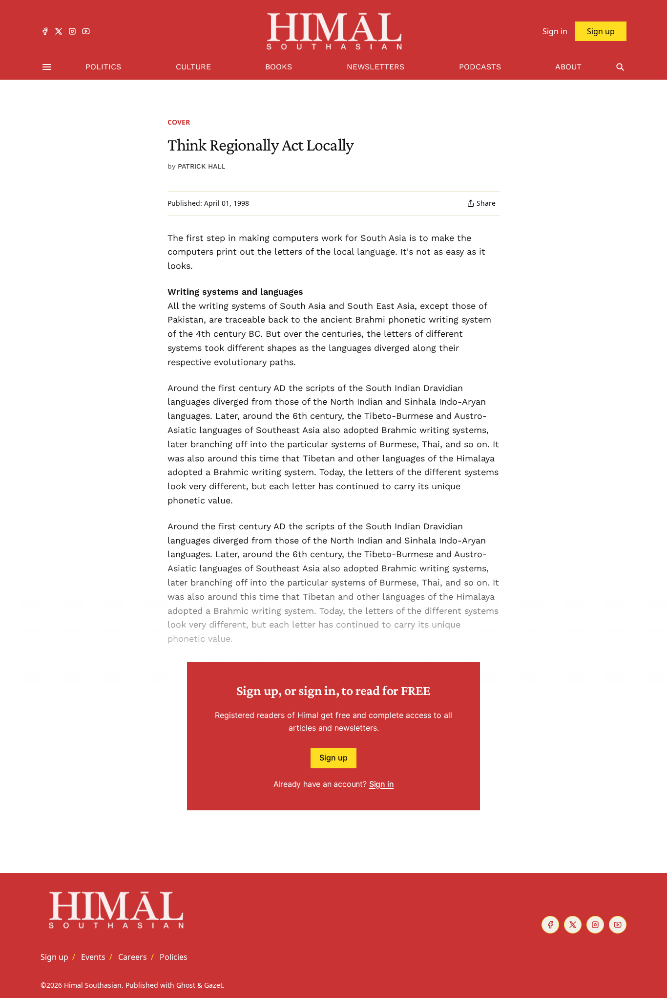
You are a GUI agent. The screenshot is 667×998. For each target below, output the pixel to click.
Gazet (213, 985)
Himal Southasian (93, 985)
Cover (178, 122)
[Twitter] (58, 31)
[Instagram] (72, 31)
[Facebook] (45, 31)
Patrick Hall (201, 166)
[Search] (620, 67)
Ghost (185, 985)
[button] (54, 957)
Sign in (381, 784)
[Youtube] (86, 31)
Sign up (333, 757)
